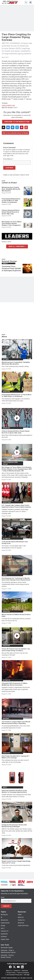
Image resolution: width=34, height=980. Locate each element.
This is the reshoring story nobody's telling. (15, 366)
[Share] (8, 127)
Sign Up (6, 906)
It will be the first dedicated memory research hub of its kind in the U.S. (16, 619)
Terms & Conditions (23, 972)
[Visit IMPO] (29, 882)
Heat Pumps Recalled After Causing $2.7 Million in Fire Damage (15, 757)
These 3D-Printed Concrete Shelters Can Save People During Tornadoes (16, 649)
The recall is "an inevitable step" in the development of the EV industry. (14, 547)
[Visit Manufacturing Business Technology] (21, 885)
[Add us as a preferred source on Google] (26, 127)
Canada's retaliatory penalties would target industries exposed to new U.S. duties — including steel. (15, 511)
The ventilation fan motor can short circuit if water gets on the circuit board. (15, 761)
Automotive (6, 538)
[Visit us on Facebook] (10, 967)
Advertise (25, 970)
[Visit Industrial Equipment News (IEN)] (21, 882)
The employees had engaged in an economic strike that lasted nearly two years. (16, 400)
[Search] (26, 2)
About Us (9, 970)
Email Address (8, 159)
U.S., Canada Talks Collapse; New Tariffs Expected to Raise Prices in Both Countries (16, 506)
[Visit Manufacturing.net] (12, 885)
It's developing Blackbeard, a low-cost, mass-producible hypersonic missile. (16, 727)
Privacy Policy (11, 972)
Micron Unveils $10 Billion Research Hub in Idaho (16, 615)
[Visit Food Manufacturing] (12, 882)
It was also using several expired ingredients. (16, 865)
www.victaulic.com (8, 105)
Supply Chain (7, 502)
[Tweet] (17, 127)
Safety (5, 263)
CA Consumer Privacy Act (14, 975)
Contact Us (17, 970)
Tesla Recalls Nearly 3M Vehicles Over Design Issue (15, 542)
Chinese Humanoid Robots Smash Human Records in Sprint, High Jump (11, 212)
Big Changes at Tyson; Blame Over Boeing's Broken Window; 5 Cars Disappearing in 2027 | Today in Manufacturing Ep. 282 (11, 223)
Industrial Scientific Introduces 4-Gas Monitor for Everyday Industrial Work (14, 791)
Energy (5, 575)
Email (2, 897)
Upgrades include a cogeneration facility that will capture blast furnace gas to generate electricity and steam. (16, 689)
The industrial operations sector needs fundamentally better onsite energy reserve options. (15, 584)
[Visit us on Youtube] (18, 967)
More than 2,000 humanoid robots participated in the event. (17, 436)
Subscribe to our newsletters (17, 121)
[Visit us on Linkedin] (22, 967)
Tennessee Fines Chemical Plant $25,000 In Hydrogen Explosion (11, 268)
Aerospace (6, 718)
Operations (6, 391)
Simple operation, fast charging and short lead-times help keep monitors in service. (16, 795)
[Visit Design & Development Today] (4, 882)
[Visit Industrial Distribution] (4, 885)
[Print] (3, 127)
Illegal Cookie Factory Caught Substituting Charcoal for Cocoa (16, 862)
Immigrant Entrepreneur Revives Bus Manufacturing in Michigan (14, 825)
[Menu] (30, 2)
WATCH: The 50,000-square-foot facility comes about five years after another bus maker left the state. (17, 831)
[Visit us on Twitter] (14, 967)
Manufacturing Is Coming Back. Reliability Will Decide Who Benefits (11, 189)
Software (6, 359)
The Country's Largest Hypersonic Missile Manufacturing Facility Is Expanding (16, 722)
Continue (9, 168)
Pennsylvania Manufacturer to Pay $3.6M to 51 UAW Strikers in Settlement (11, 200)
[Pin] (21, 127)
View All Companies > (17, 246)
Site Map (26, 975)
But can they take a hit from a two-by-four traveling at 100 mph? (15, 654)
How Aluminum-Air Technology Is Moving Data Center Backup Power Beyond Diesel (16, 579)
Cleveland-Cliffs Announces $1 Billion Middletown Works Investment (14, 684)
